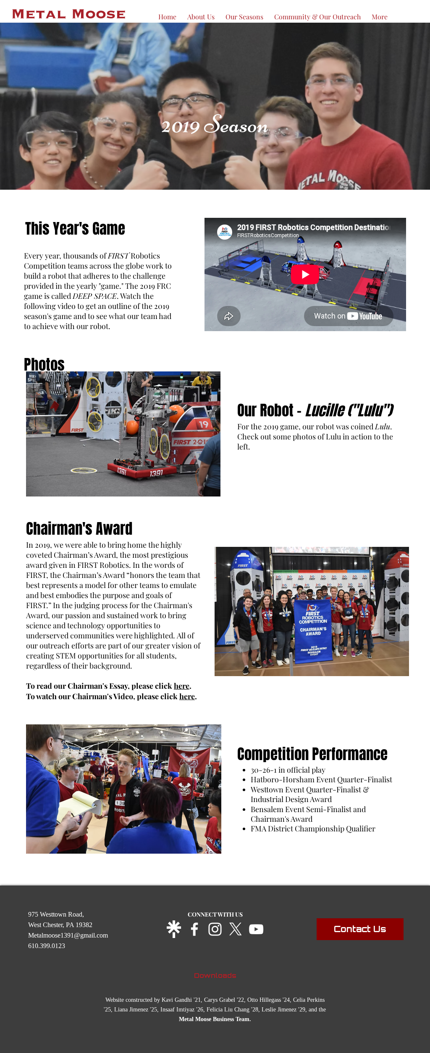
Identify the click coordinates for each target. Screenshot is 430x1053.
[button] (244, 13)
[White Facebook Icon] (194, 929)
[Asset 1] (174, 929)
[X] (235, 929)
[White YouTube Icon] (256, 929)
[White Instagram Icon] (215, 929)
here (181, 686)
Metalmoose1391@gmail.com (68, 935)
